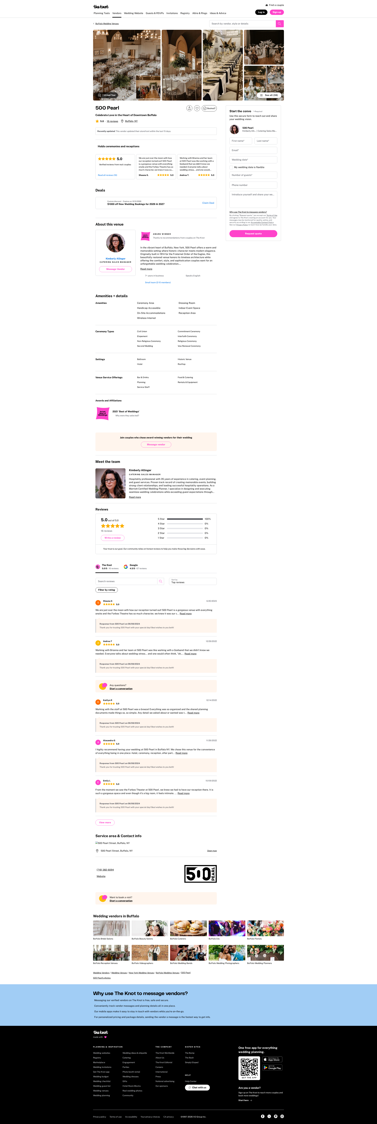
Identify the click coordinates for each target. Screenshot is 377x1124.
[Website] (208, 224)
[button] (126, 417)
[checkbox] (231, 167)
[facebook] (195, 224)
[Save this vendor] (197, 108)
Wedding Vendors (101, 977)
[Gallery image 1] (127, 65)
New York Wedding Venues (141, 977)
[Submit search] (280, 23)
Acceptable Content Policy (262, 222)
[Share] (189, 108)
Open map (212, 852)
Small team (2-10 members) (158, 283)
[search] (160, 582)
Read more (146, 269)
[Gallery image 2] (182, 65)
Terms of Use (272, 215)
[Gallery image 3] (223, 65)
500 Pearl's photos (102, 982)
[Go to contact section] (215, 225)
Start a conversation (121, 689)
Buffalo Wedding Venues (107, 23)
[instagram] (202, 224)
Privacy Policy (242, 225)
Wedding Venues (119, 977)
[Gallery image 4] (264, 47)
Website (104, 877)
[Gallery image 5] (264, 83)
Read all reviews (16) (107, 175)
